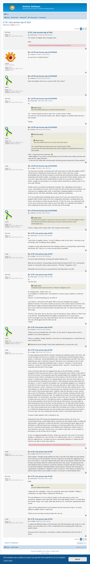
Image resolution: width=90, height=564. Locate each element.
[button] (86, 29)
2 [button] (83, 29)
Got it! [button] (77, 559)
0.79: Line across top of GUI (17, 22)
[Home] (13, 7)
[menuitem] (6, 14)
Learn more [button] (8, 560)
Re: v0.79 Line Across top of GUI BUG (42, 52)
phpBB (39, 551)
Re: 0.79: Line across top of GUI (40, 233)
